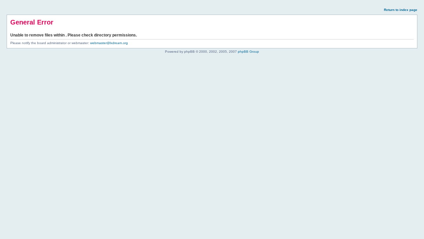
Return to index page (400, 10)
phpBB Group (248, 51)
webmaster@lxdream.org (109, 43)
